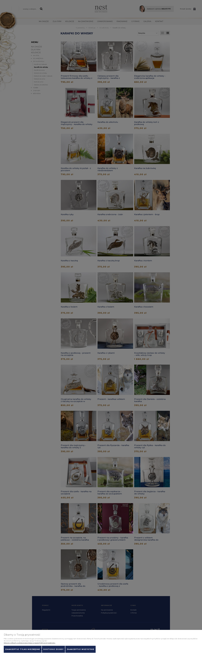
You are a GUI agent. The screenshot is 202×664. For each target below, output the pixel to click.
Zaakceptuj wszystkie (80, 649)
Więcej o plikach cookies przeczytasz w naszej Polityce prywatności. (29, 643)
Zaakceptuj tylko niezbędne (22, 649)
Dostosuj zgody (53, 649)
